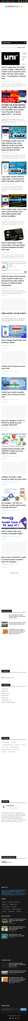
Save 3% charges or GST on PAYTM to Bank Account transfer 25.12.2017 (13, 422)
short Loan (19, 911)
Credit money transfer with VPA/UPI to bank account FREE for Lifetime (12, 451)
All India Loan (4, 688)
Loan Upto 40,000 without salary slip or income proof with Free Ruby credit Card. (12, 179)
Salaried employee (14, 747)
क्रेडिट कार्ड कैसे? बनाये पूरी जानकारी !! (14, 313)
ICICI (3, 747)
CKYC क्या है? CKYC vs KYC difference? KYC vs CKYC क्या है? (17, 935)
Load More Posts (14, 572)
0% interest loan (5, 742)
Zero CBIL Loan (16, 749)
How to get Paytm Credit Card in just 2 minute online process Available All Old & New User (13, 246)
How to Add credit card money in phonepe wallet (12, 532)
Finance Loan (18, 744)
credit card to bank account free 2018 (13, 367)
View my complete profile (12, 808)
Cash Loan (13, 742)
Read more (19, 86)
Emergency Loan (5, 693)
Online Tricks (10, 805)
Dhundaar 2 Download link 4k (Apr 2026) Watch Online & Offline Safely (17, 920)
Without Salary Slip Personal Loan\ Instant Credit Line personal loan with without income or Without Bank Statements (13, 280)
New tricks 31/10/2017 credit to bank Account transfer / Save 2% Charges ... (13, 559)
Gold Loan (13, 906)
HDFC (24, 744)
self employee (11, 751)
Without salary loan (6, 700)
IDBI (7, 747)
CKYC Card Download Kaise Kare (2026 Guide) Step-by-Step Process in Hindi (17, 928)
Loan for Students (6, 909)
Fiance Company (5, 906)
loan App (4, 751)
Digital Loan (5, 904)
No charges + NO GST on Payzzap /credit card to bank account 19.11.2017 (13, 505)
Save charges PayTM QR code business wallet (13, 341)
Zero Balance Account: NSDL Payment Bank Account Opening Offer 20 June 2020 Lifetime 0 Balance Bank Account (17, 631)
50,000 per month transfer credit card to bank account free (13, 394)
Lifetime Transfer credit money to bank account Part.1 (14, 478)
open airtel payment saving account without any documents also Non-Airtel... (17, 616)
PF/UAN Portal (4, 695)
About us (8, 1)
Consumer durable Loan (7, 744)
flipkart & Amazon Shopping (8, 702)
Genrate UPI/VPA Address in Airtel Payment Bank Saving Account (17, 623)
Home (2, 1)
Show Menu (7, 42)
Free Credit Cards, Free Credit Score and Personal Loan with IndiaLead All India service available (14, 212)
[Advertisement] (14, 25)
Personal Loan (4, 697)
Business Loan (4, 691)
